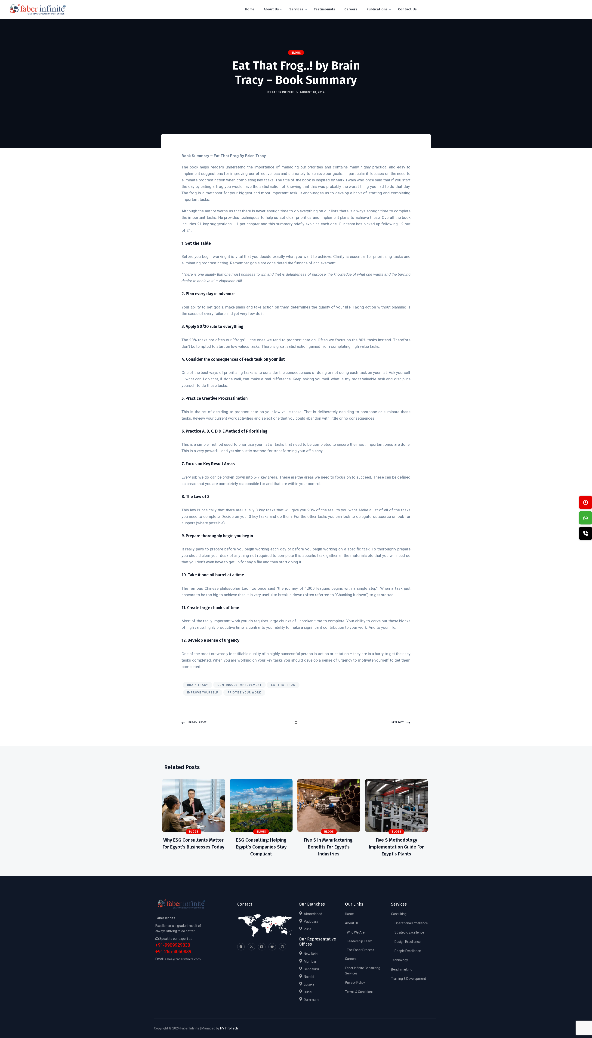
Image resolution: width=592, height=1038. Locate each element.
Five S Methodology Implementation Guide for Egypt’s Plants (396, 847)
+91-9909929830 (172, 945)
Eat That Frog (283, 685)
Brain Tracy (197, 685)
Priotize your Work (244, 692)
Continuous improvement (239, 685)
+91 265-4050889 (173, 951)
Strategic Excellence (409, 932)
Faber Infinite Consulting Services (362, 970)
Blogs (296, 52)
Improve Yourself (202, 692)
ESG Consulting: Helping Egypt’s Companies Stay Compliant (261, 847)
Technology (399, 960)
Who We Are (356, 932)
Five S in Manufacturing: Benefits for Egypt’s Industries (329, 847)
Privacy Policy (355, 982)
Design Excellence (408, 941)
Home (349, 914)
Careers (351, 959)
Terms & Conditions (359, 992)
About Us (351, 923)
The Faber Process (360, 950)
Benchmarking (401, 969)
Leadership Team (359, 941)
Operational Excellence (411, 923)
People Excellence (408, 951)
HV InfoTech (229, 1028)
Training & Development (408, 978)
